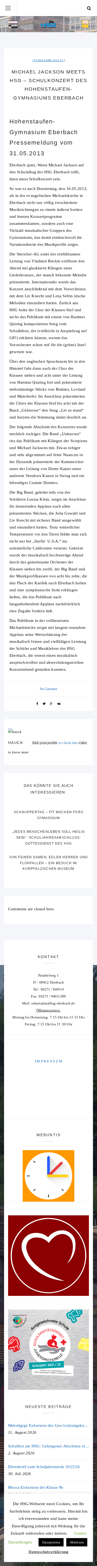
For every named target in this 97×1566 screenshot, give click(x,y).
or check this (55, 743)
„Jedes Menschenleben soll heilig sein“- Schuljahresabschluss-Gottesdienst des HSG (48, 837)
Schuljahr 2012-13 (48, 60)
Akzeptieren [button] (51, 1542)
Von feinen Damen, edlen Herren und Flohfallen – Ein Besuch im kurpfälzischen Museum (48, 863)
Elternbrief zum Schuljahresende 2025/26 (44, 1467)
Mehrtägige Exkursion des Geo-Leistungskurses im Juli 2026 (48, 1425)
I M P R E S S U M (48, 1061)
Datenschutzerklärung (49, 1552)
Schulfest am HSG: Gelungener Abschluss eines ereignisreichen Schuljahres (48, 1446)
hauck (15, 742)
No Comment (48, 689)
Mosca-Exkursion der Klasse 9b (35, 1487)
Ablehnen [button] (77, 1542)
